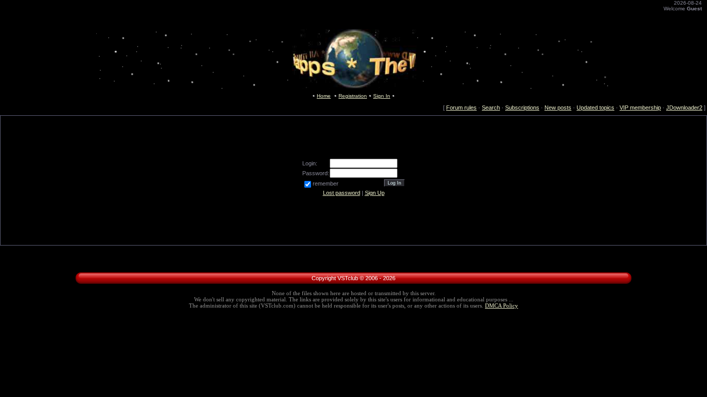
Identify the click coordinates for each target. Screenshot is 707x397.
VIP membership (640, 107)
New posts (557, 107)
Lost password (341, 193)
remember (325, 183)
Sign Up (375, 193)
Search (491, 107)
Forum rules (461, 107)
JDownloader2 (684, 107)
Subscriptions (522, 107)
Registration (352, 96)
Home (324, 96)
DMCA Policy (501, 306)
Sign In (381, 96)
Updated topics (595, 107)
